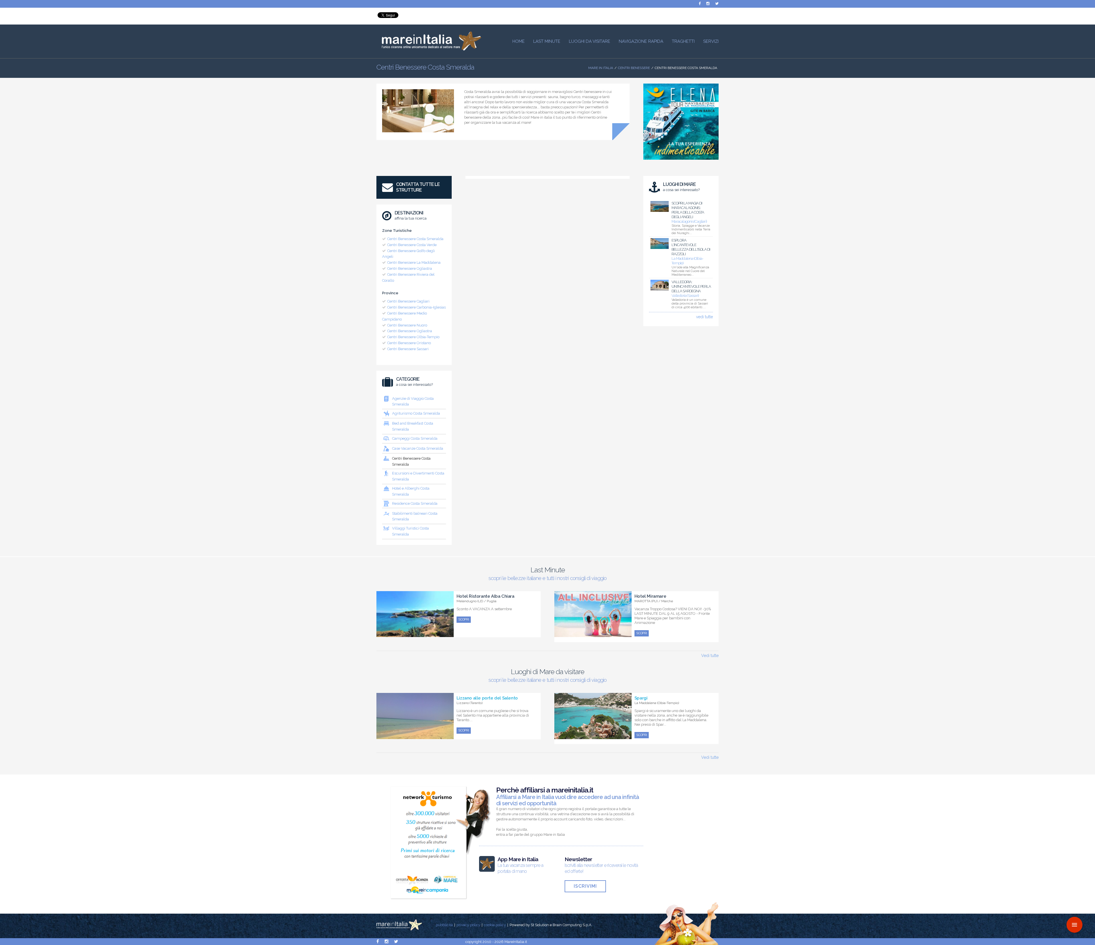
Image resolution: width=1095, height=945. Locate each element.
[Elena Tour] (681, 161)
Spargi (641, 698)
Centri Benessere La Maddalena (414, 262)
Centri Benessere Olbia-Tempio (413, 337)
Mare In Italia (600, 68)
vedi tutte (704, 317)
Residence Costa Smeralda (414, 503)
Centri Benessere (634, 68)
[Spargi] (593, 736)
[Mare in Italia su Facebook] (700, 3)
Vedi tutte (710, 655)
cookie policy (495, 925)
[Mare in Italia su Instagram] (707, 3)
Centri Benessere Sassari (408, 349)
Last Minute (546, 41)
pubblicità (444, 925)
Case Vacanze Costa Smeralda (417, 448)
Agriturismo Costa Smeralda (416, 413)
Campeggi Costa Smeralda (414, 438)
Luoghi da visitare (589, 41)
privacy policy (468, 925)
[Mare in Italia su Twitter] (717, 3)
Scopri (463, 619)
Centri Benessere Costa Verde (412, 245)
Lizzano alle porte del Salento (487, 698)
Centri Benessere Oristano (409, 343)
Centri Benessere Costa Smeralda (415, 239)
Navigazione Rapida (641, 41)
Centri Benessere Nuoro (407, 325)
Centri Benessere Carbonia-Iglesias (416, 307)
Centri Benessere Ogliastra (409, 268)
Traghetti (683, 41)
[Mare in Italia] (428, 49)
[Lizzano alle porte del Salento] (415, 736)
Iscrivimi (585, 886)
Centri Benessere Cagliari (408, 301)
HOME (518, 41)
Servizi (711, 41)
